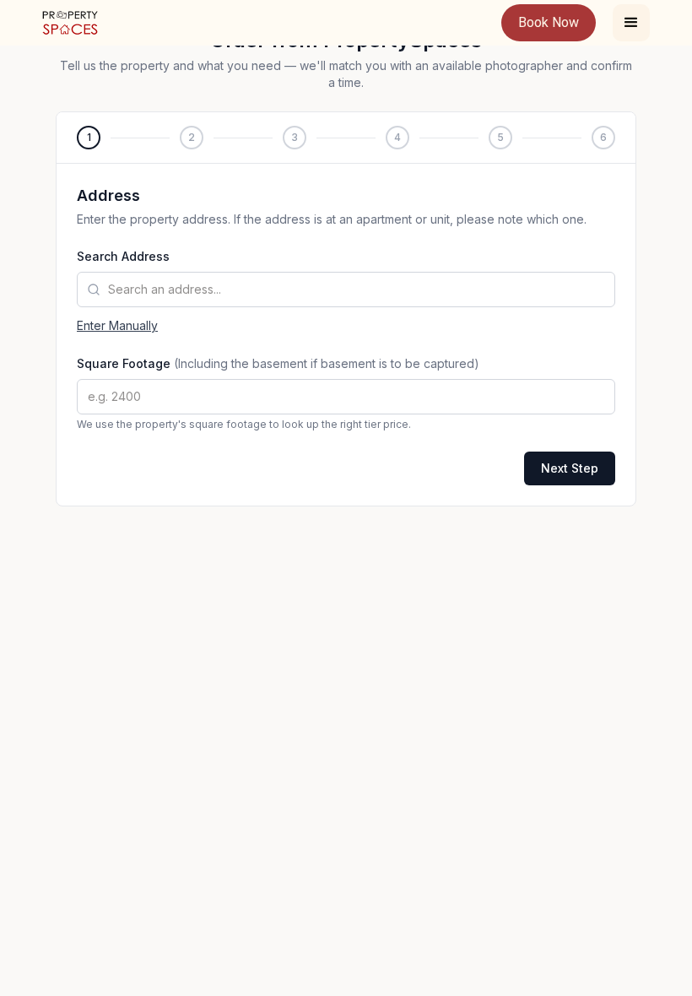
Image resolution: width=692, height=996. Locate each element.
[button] (631, 22)
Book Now (548, 22)
